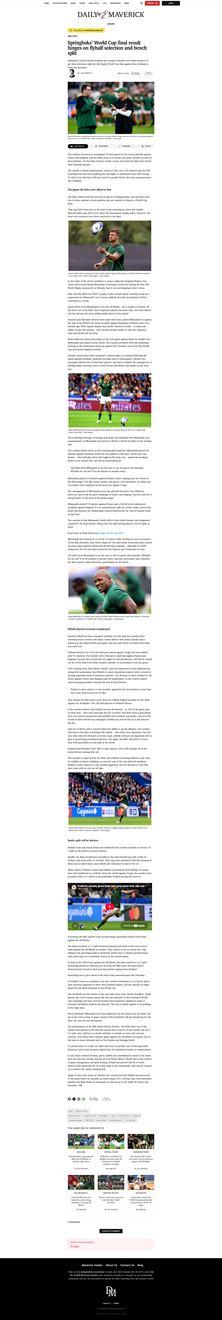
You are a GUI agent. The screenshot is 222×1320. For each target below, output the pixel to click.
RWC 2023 (89, 1120)
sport (113, 1116)
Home (46, 3)
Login (170, 3)
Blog (140, 1265)
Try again (74, 1246)
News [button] (73, 3)
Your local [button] (94, 3)
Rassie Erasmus (74, 1116)
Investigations (60, 3)
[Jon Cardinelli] (72, 73)
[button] (136, 73)
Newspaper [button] (115, 3)
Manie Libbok (101, 1120)
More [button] (126, 3)
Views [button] (82, 3)
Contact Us (127, 1265)
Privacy (106, 1303)
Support (150, 3)
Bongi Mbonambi (116, 1120)
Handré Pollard (123, 1116)
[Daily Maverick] (111, 14)
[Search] (141, 3)
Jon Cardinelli (86, 73)
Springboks (104, 1116)
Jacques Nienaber (75, 1120)
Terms (116, 1303)
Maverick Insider (92, 1265)
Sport (71, 1111)
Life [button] (104, 3)
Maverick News (82, 1111)
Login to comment (111, 1231)
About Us (111, 1265)
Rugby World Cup (90, 1116)
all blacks (136, 1116)
